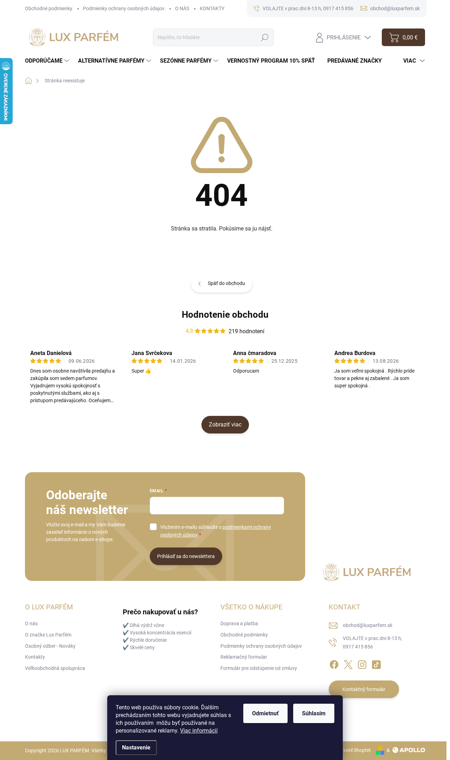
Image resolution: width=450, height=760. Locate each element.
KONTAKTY (212, 8)
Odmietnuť (265, 713)
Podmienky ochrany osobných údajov (124, 8)
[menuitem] (48, 60)
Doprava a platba (239, 623)
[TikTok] (376, 663)
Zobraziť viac (225, 424)
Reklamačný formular (243, 657)
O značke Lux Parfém (48, 635)
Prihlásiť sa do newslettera (186, 556)
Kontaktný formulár (363, 689)
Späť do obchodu (226, 283)
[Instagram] (362, 663)
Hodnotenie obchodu (225, 314)
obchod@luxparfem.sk (367, 625)
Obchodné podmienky (48, 8)
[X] (348, 663)
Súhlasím (314, 713)
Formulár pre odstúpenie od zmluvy (258, 668)
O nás (31, 623)
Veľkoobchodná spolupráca (55, 668)
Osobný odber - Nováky (50, 646)
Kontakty (35, 657)
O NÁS (182, 8)
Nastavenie (136, 747)
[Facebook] (334, 663)
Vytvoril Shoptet (353, 750)
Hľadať (264, 37)
